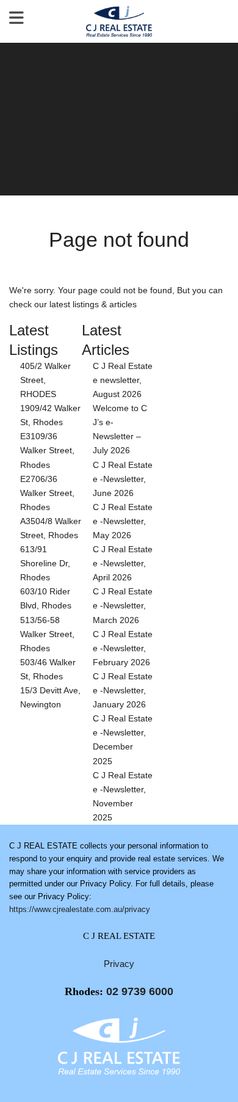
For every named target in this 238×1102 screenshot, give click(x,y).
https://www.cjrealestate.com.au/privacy (79, 909)
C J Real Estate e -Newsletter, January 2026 (123, 690)
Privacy (119, 963)
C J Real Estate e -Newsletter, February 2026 (123, 648)
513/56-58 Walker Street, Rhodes (47, 634)
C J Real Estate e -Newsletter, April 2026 (123, 563)
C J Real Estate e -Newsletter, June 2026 (123, 479)
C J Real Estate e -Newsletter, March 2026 (123, 605)
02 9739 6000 (139, 991)
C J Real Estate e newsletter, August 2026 (123, 380)
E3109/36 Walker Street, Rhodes (47, 450)
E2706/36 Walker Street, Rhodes (47, 493)
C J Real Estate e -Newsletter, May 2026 (123, 521)
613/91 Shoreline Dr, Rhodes (45, 563)
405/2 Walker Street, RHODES (45, 380)
